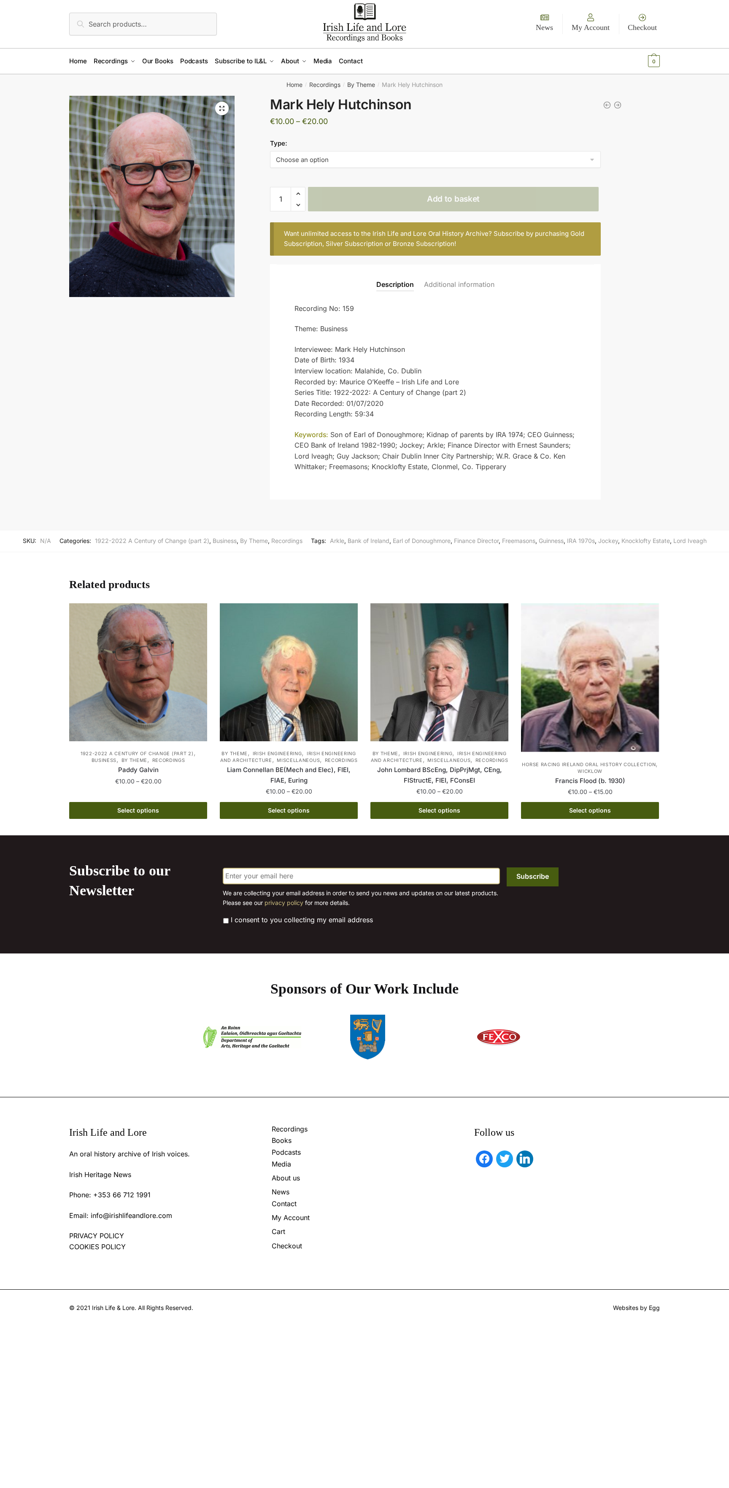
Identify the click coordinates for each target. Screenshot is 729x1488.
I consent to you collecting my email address (302, 919)
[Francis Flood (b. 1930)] (590, 677)
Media (281, 1164)
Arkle (337, 540)
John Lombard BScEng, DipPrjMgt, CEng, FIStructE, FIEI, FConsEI (439, 775)
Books (282, 1140)
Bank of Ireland (368, 540)
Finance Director (476, 540)
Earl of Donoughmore (422, 540)
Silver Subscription (354, 244)
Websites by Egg (636, 1307)
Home (294, 84)
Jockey (608, 540)
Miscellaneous (298, 760)
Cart (278, 1231)
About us (286, 1178)
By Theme (361, 84)
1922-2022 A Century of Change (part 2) (152, 540)
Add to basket (453, 199)
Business (225, 540)
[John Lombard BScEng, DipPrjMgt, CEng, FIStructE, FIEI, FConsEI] (439, 672)
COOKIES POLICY (97, 1246)
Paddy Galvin (138, 770)
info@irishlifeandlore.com (131, 1215)
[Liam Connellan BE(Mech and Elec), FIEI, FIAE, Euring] (289, 672)
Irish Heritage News (100, 1174)
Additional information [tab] (459, 284)
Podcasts (286, 1152)
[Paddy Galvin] (138, 672)
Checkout (642, 27)
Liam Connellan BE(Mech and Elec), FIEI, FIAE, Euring (289, 775)
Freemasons (518, 540)
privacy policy (284, 902)
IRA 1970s (581, 540)
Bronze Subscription (423, 244)
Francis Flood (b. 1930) (590, 781)
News (544, 27)
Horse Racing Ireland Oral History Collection (589, 764)
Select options (138, 810)
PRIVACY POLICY (96, 1235)
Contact (284, 1203)
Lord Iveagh (690, 540)
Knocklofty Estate (645, 540)
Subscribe (532, 876)
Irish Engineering (277, 753)
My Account (591, 27)
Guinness (551, 540)
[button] (222, 108)
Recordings (324, 84)
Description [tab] (395, 284)
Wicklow (590, 771)
